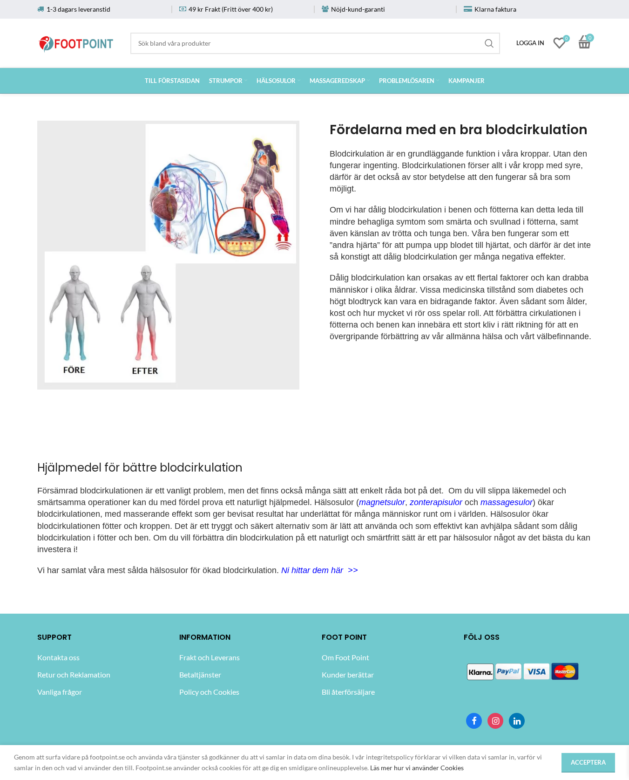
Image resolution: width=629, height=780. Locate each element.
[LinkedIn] (517, 721)
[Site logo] (76, 41)
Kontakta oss (58, 657)
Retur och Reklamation (73, 674)
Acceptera (588, 762)
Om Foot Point (345, 657)
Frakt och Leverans (209, 657)
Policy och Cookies (209, 691)
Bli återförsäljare (348, 691)
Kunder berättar (348, 674)
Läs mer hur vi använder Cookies (417, 768)
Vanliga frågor (59, 691)
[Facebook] (474, 721)
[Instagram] (495, 721)
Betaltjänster (200, 674)
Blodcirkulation (357, 153)
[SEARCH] (489, 43)
